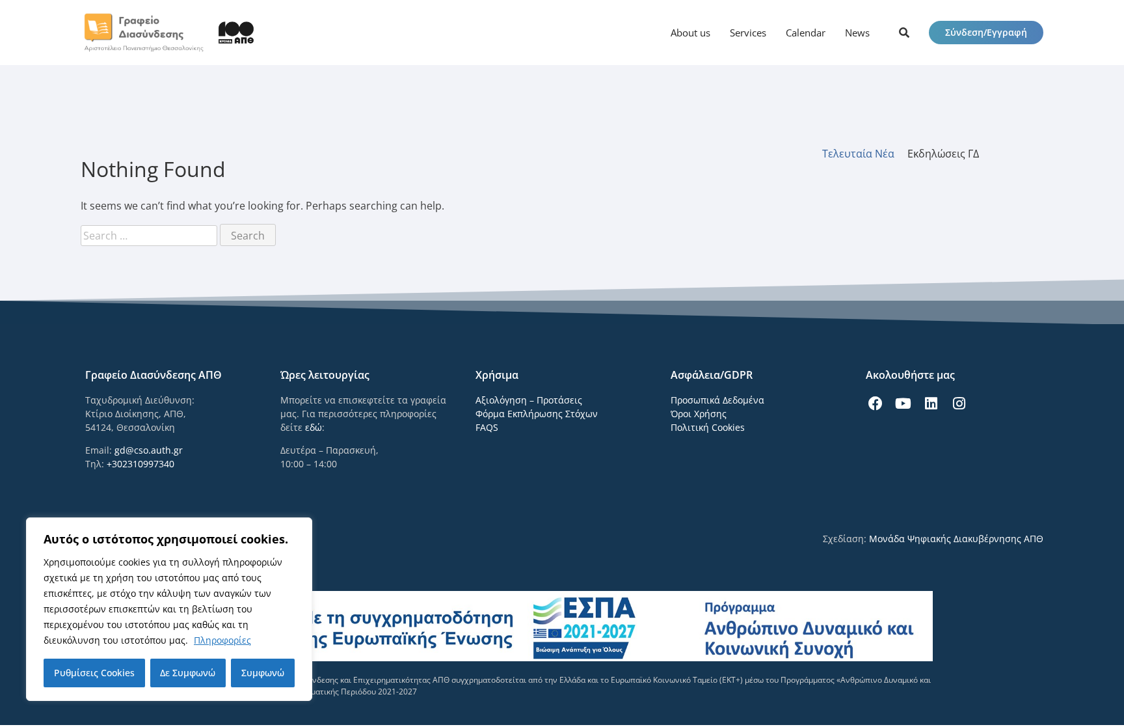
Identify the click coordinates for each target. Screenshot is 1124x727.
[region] (169, 609)
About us (690, 32)
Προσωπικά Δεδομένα (717, 400)
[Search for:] (150, 235)
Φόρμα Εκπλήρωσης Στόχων (536, 413)
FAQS (486, 427)
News (857, 32)
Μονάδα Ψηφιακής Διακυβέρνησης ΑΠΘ (956, 538)
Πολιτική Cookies (708, 427)
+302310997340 (140, 464)
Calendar (805, 32)
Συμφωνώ (262, 672)
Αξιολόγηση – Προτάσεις (528, 400)
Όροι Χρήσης (699, 413)
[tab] (864, 153)
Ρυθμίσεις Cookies (94, 672)
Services (748, 32)
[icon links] (904, 32)
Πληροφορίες (222, 640)
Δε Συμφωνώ (187, 672)
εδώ (313, 427)
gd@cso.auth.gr (148, 450)
